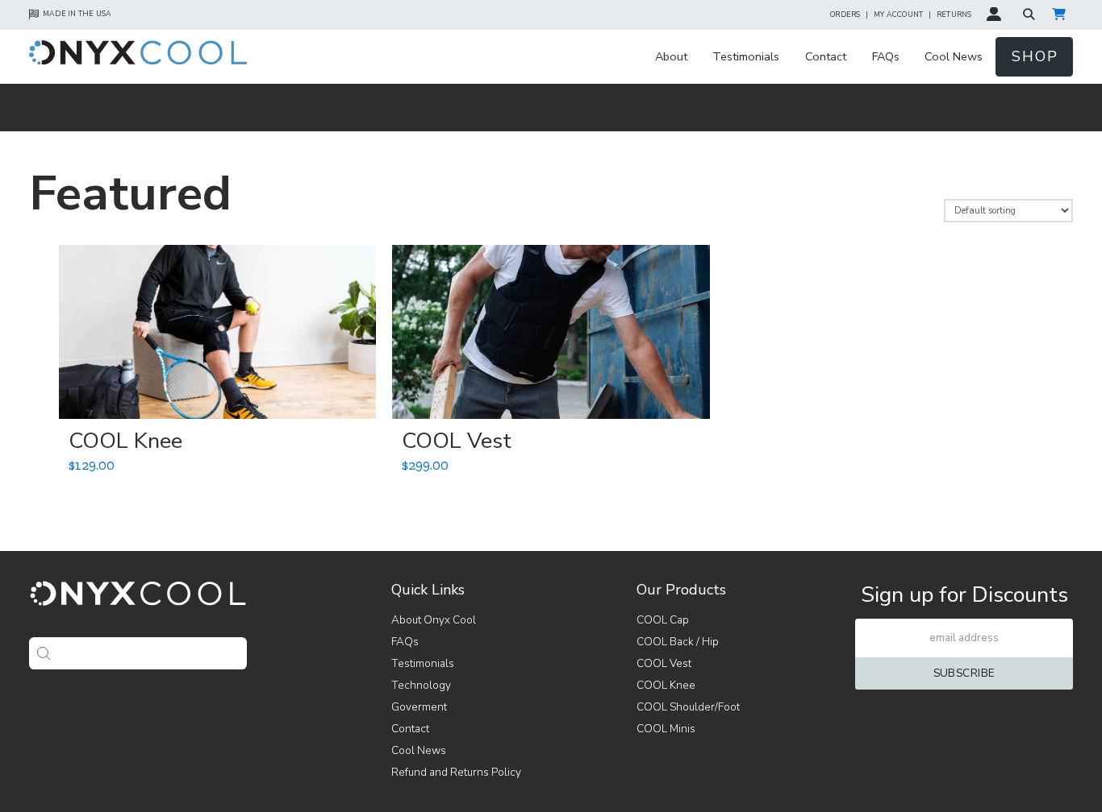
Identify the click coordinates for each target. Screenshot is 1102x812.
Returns (954, 14)
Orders (845, 14)
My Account (898, 14)
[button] (1031, 14)
